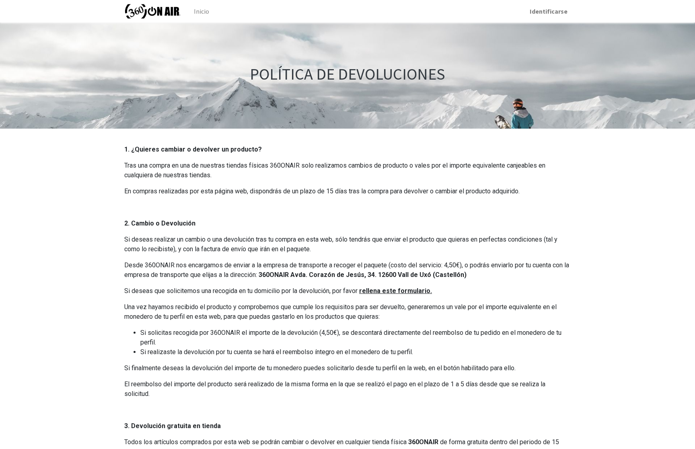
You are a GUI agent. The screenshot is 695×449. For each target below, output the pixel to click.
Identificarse (549, 11)
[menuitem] (201, 11)
